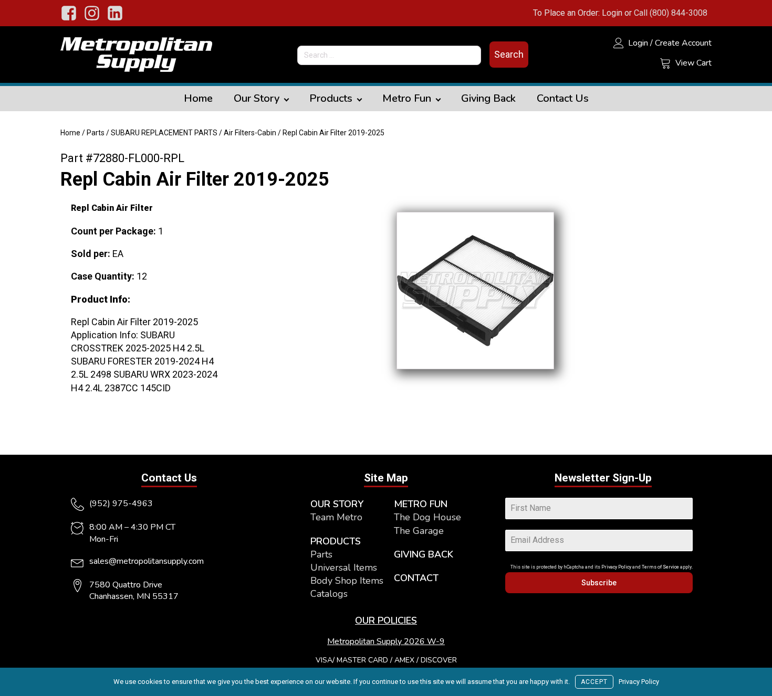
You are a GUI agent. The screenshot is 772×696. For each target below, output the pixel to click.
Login (612, 13)
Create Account (683, 43)
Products (330, 98)
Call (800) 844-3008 (670, 13)
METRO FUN (420, 504)
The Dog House (427, 517)
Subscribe (599, 583)
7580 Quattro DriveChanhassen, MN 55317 (134, 590)
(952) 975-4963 (121, 503)
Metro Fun (406, 98)
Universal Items (343, 567)
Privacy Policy (616, 567)
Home (198, 98)
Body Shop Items (346, 580)
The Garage (419, 530)
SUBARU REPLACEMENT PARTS (164, 133)
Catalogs (329, 593)
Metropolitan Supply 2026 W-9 (386, 641)
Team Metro (336, 517)
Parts (96, 133)
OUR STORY (336, 504)
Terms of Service (660, 567)
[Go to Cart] (665, 64)
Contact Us (563, 98)
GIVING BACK (423, 554)
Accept (594, 682)
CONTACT (416, 578)
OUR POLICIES (386, 620)
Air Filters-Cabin (250, 133)
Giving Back (488, 98)
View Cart (693, 63)
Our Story (256, 98)
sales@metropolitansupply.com (146, 561)
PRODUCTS (335, 541)
